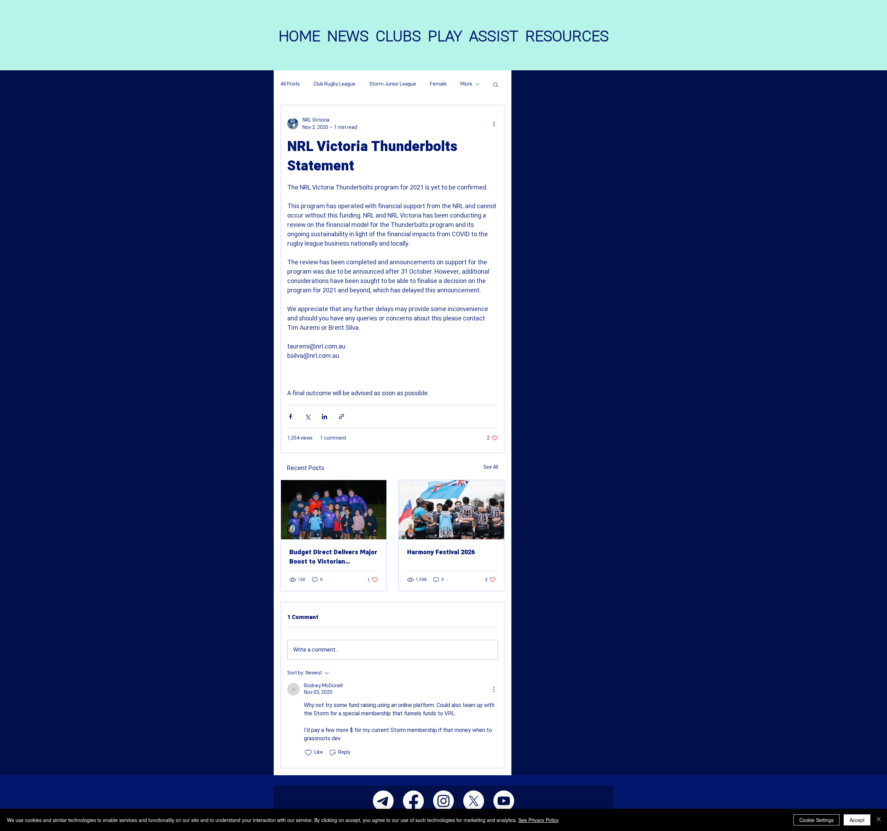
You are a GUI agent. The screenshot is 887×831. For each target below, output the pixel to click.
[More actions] (494, 124)
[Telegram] (383, 800)
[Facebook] (413, 800)
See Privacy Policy (538, 819)
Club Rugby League (334, 84)
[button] (495, 84)
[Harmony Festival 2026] (451, 509)
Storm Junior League (392, 84)
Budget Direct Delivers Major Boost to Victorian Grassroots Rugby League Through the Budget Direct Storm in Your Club (333, 557)
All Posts (290, 84)
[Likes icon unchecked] (308, 753)
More (466, 84)
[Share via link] (341, 416)
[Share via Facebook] (290, 416)
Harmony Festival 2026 (441, 552)
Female (438, 84)
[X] (473, 800)
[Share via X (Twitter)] (307, 416)
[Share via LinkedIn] (324, 416)
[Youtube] (503, 800)
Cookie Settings (816, 819)
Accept (857, 819)
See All (490, 467)
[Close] (879, 819)
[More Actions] (494, 689)
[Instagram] (443, 800)
